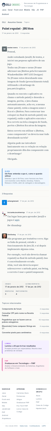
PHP (42, 10)
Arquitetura (6, 418)
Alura (38, 396)
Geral (10, 10)
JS (38, 10)
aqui (17, 220)
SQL (33, 10)
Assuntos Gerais (15, 22)
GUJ (4, 22)
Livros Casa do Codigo (22, 410)
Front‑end (18, 10)
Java (4, 10)
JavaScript (6, 409)
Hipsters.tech (41, 408)
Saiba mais (24, 426)
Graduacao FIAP (23, 402)
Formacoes (21, 396)
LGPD (44, 426)
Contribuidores (34, 426)
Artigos (19, 399)
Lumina (39, 399)
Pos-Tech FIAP (22, 406)
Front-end (6, 399)
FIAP (37, 402)
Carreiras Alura (22, 393)
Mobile (27, 10)
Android (5, 14)
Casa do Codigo (42, 405)
